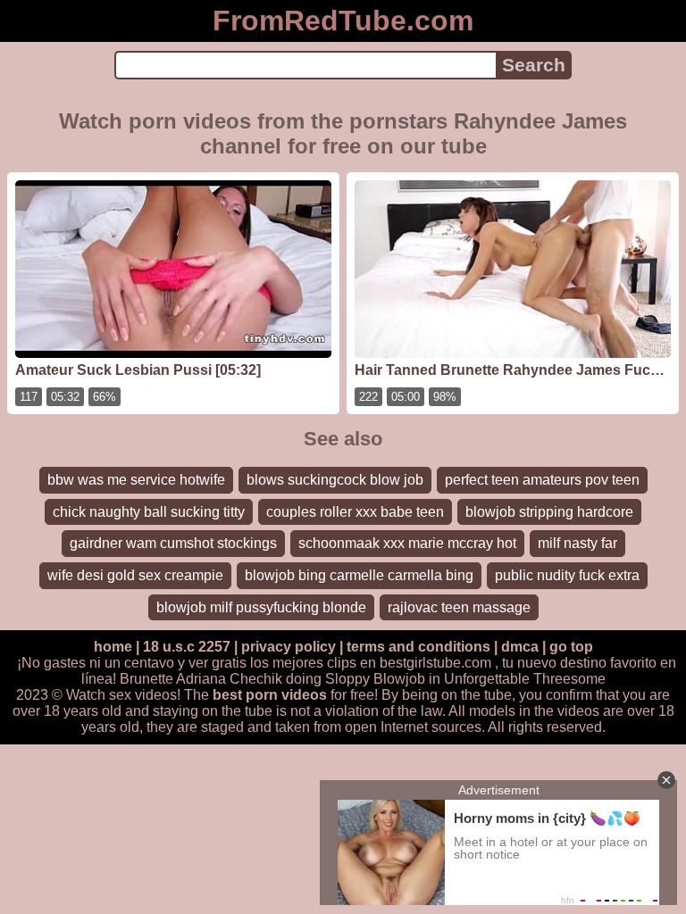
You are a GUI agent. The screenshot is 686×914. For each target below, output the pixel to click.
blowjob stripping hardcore (549, 511)
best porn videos (270, 694)
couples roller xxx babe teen (355, 511)
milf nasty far (577, 543)
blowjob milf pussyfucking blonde (261, 607)
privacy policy (288, 646)
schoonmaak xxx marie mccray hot (407, 543)
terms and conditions (418, 646)
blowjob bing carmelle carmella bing (359, 575)
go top (571, 646)
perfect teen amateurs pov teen (542, 479)
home (113, 646)
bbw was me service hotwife (136, 479)
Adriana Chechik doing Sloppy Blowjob (300, 678)
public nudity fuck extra (567, 575)
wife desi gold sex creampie (135, 575)
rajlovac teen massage (459, 607)
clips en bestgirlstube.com (409, 662)
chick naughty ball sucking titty (149, 511)
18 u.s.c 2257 (186, 646)
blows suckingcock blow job (335, 479)
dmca (520, 646)
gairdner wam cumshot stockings (173, 543)
